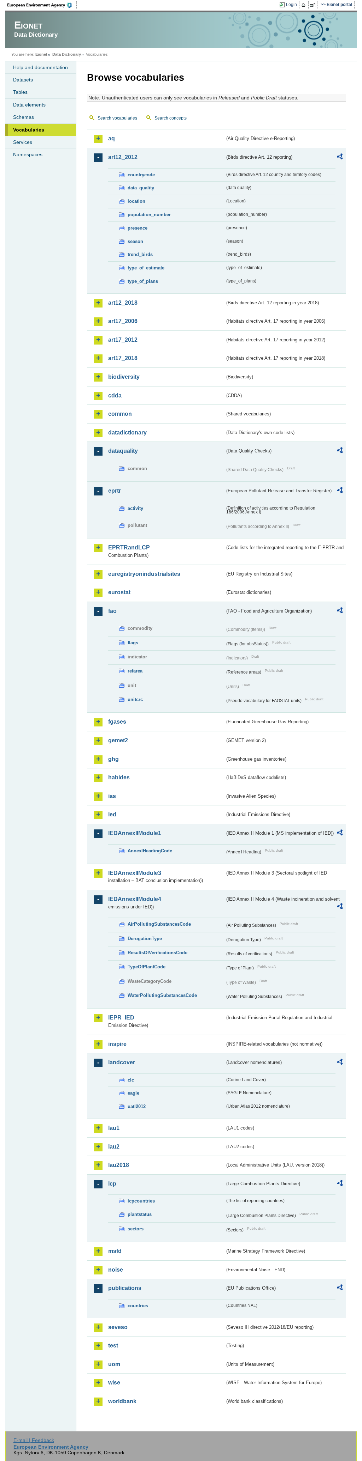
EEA (42, 4)
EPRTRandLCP (129, 547)
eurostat (119, 592)
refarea (135, 671)
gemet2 (118, 740)
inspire (117, 1044)
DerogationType (145, 938)
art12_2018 (123, 303)
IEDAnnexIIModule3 (134, 873)
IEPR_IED (121, 1018)
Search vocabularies (117, 118)
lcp (112, 1184)
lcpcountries (141, 1201)
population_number (149, 214)
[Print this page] (304, 4)
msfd (115, 1251)
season (135, 241)
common (120, 414)
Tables (20, 92)
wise (114, 1383)
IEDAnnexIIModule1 (134, 833)
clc (131, 1080)
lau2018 (118, 1165)
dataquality (123, 451)
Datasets (23, 80)
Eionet (41, 54)
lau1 (113, 1128)
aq (111, 138)
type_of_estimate (146, 267)
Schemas (23, 117)
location (136, 201)
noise (115, 1270)
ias (112, 796)
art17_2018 (123, 358)
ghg (113, 759)
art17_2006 (123, 321)
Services (22, 142)
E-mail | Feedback (33, 1440)
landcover (121, 1062)
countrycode (141, 174)
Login (291, 4)
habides (119, 777)
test (113, 1346)
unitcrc (135, 699)
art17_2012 (123, 340)
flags (133, 642)
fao (112, 611)
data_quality (141, 187)
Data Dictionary (66, 54)
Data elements (29, 105)
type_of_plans (143, 281)
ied (112, 814)
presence (137, 228)
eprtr (114, 491)
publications (124, 1288)
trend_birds (140, 254)
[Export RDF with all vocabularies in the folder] (340, 157)
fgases (117, 722)
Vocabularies (28, 130)
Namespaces (27, 154)
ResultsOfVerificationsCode (157, 952)
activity (135, 508)
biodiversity (124, 377)
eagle (133, 1093)
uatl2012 (137, 1106)
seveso (118, 1327)
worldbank (122, 1401)
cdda (115, 395)
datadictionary (127, 433)
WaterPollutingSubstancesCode (162, 995)
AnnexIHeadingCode (150, 850)
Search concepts (170, 118)
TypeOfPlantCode (146, 966)
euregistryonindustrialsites (144, 574)
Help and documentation (40, 67)
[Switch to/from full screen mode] (314, 4)
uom (114, 1364)
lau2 (113, 1147)
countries (138, 1305)
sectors (136, 1228)
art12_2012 (123, 157)
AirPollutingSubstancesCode (159, 924)
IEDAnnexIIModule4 (134, 899)
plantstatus (140, 1214)
